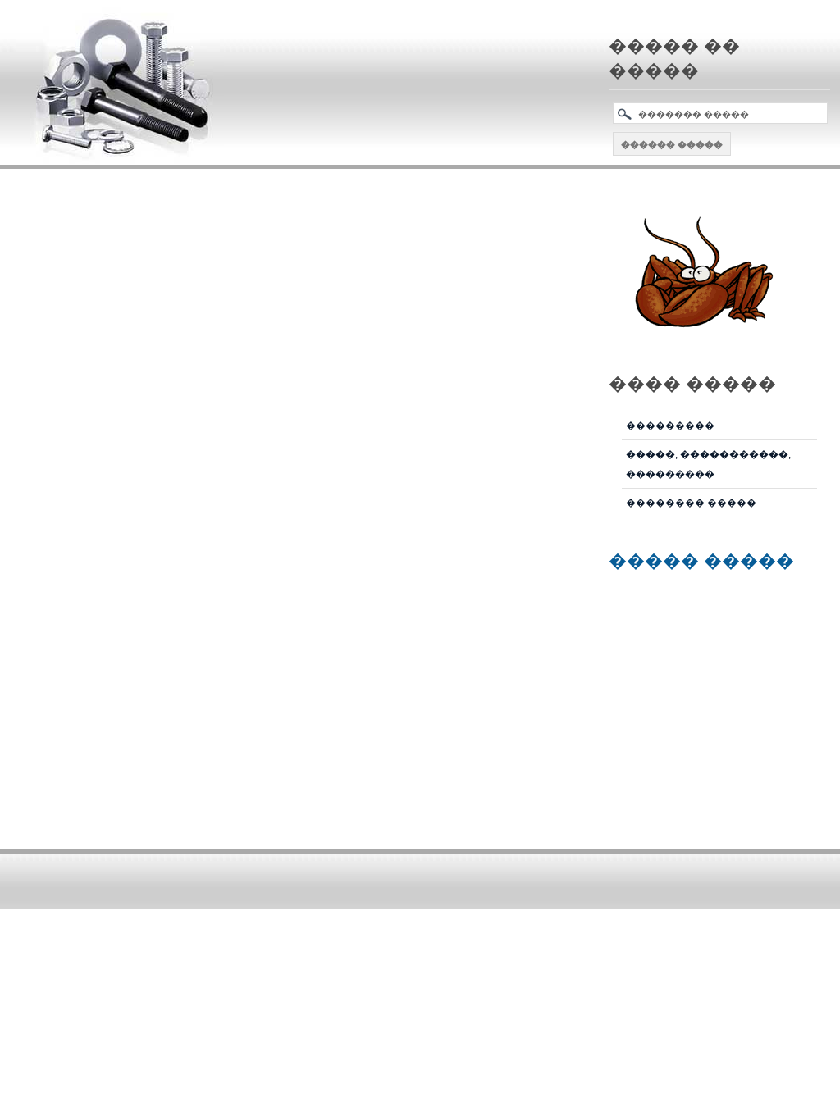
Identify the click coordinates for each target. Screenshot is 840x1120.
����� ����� (701, 559)
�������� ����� (691, 502)
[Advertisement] (308, 222)
